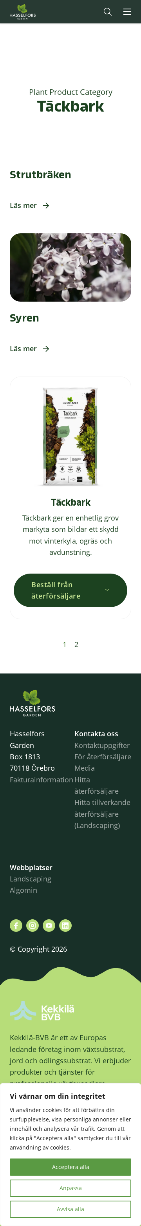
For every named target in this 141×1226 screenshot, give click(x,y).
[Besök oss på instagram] (32, 925)
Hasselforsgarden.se (35, 12)
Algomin (23, 890)
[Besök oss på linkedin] (65, 925)
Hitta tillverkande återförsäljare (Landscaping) (102, 814)
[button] (108, 11)
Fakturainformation (41, 779)
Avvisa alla (70, 1209)
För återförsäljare (102, 756)
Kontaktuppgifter (102, 745)
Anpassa (71, 1188)
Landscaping (30, 878)
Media (84, 768)
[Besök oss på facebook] (16, 925)
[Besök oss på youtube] (49, 925)
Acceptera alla (70, 1167)
